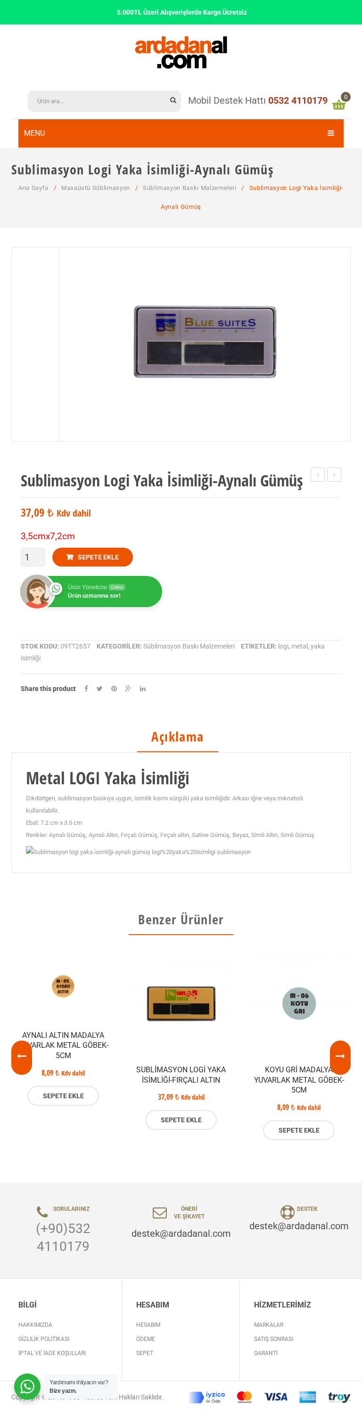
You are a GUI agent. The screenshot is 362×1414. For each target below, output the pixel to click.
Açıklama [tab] (177, 737)
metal (299, 646)
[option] (63, 1028)
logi (283, 646)
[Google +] (128, 689)
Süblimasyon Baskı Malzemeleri (190, 187)
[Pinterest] (114, 689)
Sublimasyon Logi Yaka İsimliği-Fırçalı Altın (181, 1075)
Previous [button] (21, 1058)
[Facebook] (86, 689)
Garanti (266, 1353)
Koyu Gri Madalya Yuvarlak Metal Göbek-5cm (299, 1079)
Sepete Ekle (98, 557)
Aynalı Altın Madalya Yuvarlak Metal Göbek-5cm (63, 1045)
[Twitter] (100, 689)
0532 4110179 (298, 100)
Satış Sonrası (273, 1339)
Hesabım (148, 1325)
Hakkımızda (35, 1325)
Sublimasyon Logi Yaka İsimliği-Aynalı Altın (318, 476)
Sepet (144, 1353)
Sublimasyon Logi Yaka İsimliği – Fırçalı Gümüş (334, 476)
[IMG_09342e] (204, 344)
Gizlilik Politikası (43, 1339)
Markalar (268, 1325)
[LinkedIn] (143, 689)
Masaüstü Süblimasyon (95, 187)
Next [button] (340, 1058)
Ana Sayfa (33, 187)
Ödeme (145, 1339)
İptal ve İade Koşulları (52, 1353)
